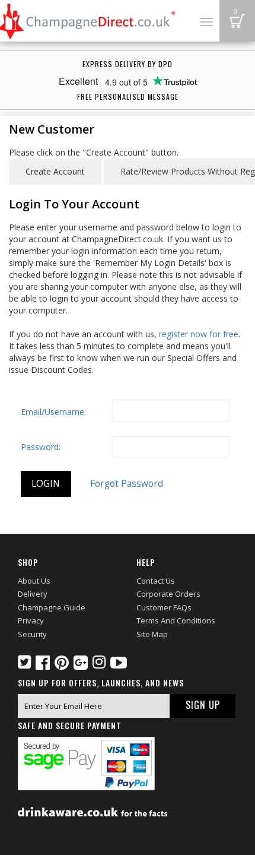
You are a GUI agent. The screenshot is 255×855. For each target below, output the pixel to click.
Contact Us (155, 580)
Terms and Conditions (175, 620)
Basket (237, 21)
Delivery (32, 593)
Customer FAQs (164, 607)
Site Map (152, 634)
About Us (34, 580)
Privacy (31, 620)
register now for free (198, 334)
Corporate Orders (168, 593)
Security (32, 634)
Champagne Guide (51, 607)
